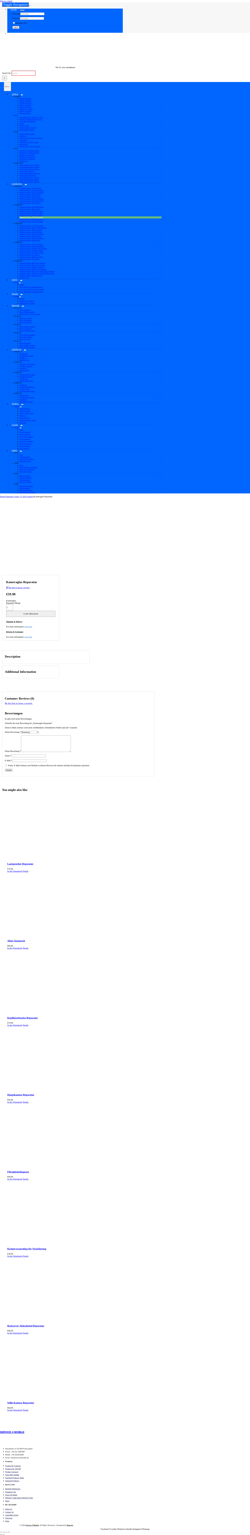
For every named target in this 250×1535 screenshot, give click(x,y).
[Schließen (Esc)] (9, 1532)
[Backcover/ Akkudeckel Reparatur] (80, 1289)
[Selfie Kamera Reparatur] (80, 1366)
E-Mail (8, 760)
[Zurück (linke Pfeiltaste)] (1, 1534)
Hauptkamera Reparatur (20, 1094)
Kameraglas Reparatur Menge (13, 602)
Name (8, 756)
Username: (16, 14)
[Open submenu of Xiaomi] (21, 294)
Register (15, 31)
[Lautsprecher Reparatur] (80, 827)
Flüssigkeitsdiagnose (18, 1171)
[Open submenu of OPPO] (21, 451)
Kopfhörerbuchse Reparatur (22, 1017)
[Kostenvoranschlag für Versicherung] (80, 1212)
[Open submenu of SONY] (21, 280)
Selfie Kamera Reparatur (20, 1402)
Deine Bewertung (13, 732)
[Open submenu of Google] (21, 425)
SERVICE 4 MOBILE (12, 1432)
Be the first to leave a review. (18, 588)
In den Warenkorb (30, 614)
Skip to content (6, 1)
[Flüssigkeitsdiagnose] (80, 1135)
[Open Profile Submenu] (22, 10)
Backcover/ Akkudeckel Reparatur (25, 1325)
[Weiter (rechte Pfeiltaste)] (4, 1534)
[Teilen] (6, 1532)
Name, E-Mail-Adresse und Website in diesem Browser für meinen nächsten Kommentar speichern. (49, 765)
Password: (16, 18)
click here (28, 627)
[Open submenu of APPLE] (22, 94)
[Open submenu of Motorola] (23, 306)
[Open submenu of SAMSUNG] (26, 184)
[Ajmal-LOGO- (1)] (39, 63)
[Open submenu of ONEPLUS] (25, 350)
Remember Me (20, 23)
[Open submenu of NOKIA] (22, 404)
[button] (16, 622)
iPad (15, 115)
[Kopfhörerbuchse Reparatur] (80, 981)
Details (25, 871)
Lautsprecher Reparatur (20, 863)
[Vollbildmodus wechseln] (4, 1532)
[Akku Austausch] (80, 905)
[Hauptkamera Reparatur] (80, 1058)
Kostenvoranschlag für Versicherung (26, 1248)
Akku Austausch (16, 940)
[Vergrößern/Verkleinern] (1, 1532)
